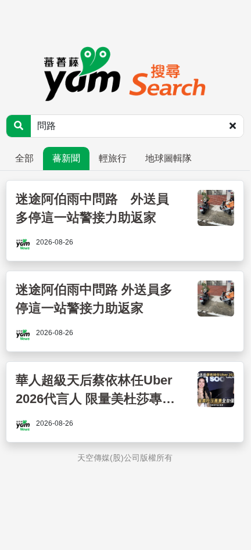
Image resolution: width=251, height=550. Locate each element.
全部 (24, 158)
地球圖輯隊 (168, 158)
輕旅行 (113, 158)
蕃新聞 (66, 158)
